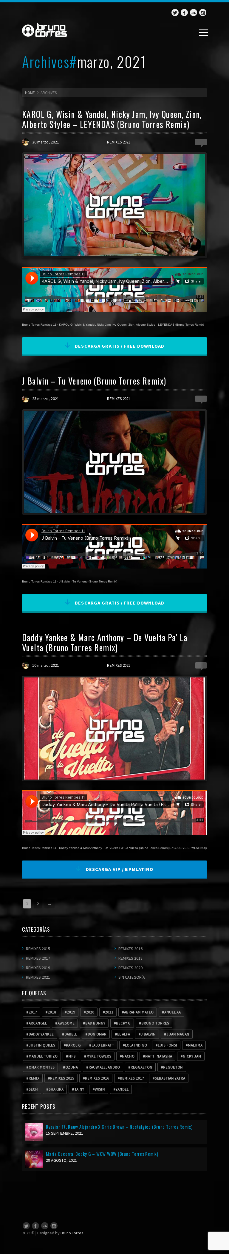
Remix (34, 1078)
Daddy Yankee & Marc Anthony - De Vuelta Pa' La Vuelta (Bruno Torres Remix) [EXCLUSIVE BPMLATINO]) (133, 847)
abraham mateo (139, 1012)
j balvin (148, 1034)
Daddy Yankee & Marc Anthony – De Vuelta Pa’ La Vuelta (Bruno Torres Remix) (104, 642)
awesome (66, 1023)
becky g (123, 1023)
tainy (79, 1089)
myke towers (98, 1056)
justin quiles (42, 1045)
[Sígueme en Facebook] (184, 12)
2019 (71, 1012)
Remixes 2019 (38, 967)
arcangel (38, 1023)
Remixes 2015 (38, 948)
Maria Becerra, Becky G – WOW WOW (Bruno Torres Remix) (102, 1153)
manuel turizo (43, 1056)
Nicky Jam (192, 1056)
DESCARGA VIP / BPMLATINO (119, 869)
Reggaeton (141, 1067)
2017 (33, 1012)
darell (70, 1034)
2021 (109, 1012)
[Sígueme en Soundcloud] (193, 12)
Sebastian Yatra (170, 1078)
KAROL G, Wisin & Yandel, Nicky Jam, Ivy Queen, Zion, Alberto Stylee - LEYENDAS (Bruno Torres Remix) (131, 324)
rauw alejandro (104, 1067)
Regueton (173, 1067)
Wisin (100, 1089)
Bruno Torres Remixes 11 (39, 324)
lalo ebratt (103, 1045)
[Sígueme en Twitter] (175, 12)
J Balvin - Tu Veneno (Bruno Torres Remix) (88, 581)
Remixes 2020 (130, 967)
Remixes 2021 (118, 142)
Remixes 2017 (38, 958)
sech (33, 1089)
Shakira (56, 1089)
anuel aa (172, 1012)
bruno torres (155, 1023)
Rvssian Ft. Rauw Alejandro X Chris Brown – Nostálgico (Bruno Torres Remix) (119, 1126)
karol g (73, 1045)
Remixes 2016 (130, 948)
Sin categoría (131, 977)
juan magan (177, 1034)
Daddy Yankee (41, 1034)
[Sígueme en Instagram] (202, 12)
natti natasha (158, 1056)
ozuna (71, 1067)
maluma (195, 1045)
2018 (52, 1012)
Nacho (128, 1056)
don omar (97, 1034)
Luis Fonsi (167, 1045)
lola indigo (136, 1045)
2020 (90, 1012)
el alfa (123, 1034)
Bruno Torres (72, 1233)
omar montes (42, 1067)
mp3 (72, 1056)
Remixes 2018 (130, 958)
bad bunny (95, 1023)
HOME (30, 92)
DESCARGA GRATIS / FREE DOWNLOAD (119, 346)
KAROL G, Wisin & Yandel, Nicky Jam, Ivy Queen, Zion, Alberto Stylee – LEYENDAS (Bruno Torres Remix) (112, 119)
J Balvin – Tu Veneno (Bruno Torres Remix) (94, 381)
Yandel (122, 1089)
